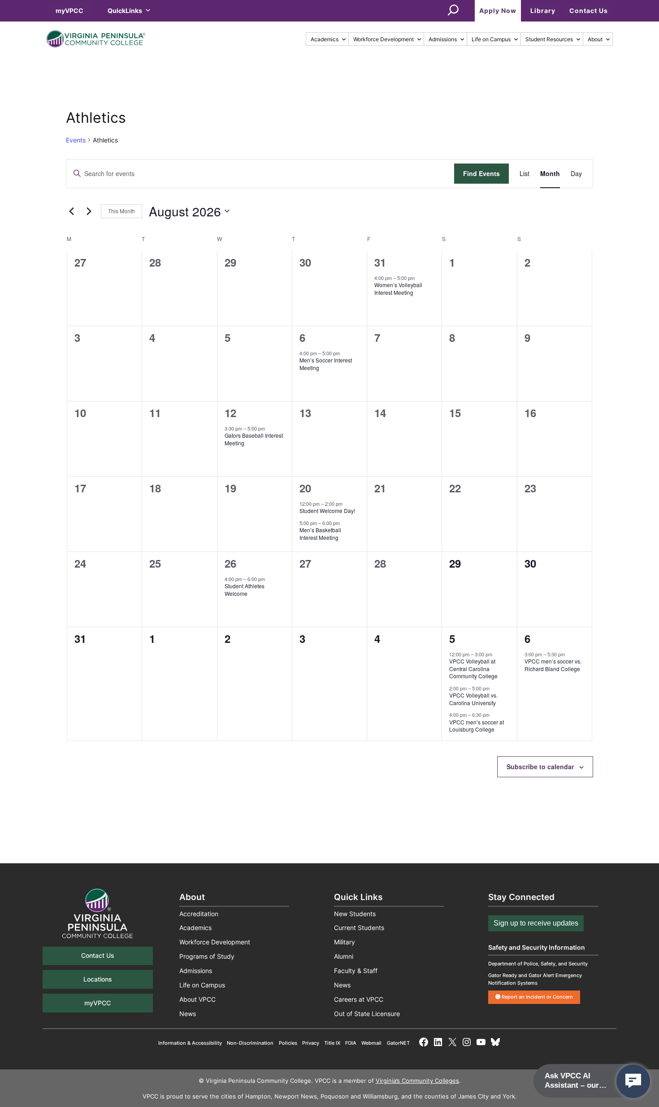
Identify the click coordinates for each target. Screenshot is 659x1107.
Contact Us (588, 10)
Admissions (443, 39)
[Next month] (88, 211)
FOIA (350, 1043)
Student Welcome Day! (327, 510)
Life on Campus (491, 39)
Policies (288, 1043)
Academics (324, 39)
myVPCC (69, 10)
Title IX (332, 1043)
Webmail (371, 1043)
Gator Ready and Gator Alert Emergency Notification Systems (535, 979)
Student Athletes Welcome (244, 589)
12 (230, 412)
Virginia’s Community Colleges (417, 1080)
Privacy (310, 1043)
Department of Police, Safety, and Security (538, 964)
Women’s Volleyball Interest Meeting (398, 288)
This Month (121, 211)
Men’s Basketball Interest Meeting (320, 533)
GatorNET (398, 1043)
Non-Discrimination (250, 1043)
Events (76, 140)
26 (230, 563)
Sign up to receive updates (536, 923)
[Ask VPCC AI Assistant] (633, 1081)
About (595, 39)
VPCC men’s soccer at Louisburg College (476, 725)
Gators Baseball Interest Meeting (254, 439)
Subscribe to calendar (540, 766)
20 (305, 487)
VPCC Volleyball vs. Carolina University (473, 698)
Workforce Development (383, 39)
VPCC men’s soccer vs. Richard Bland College (553, 664)
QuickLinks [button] (125, 10)
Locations (97, 979)
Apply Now (497, 10)
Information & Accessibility (190, 1043)
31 (380, 262)
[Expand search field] (453, 11)
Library (542, 10)
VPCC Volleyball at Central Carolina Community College (473, 668)
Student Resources (549, 39)
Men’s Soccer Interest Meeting (325, 363)
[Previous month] (71, 211)
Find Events (481, 173)
